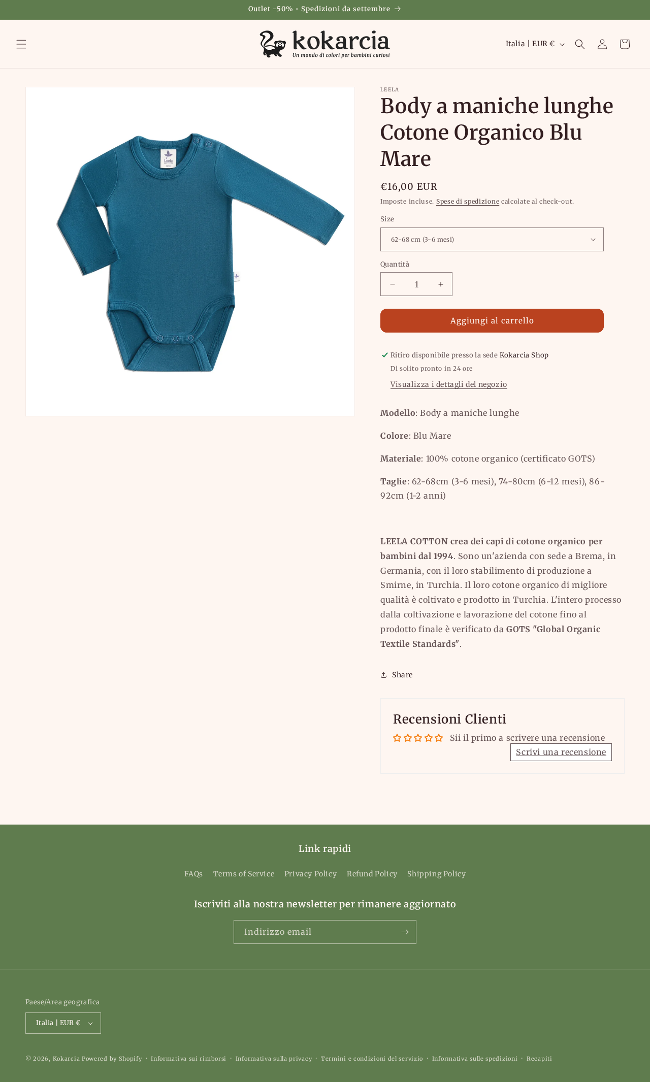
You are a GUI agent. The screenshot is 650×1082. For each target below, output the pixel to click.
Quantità (394, 264)
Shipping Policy (436, 873)
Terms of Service (244, 873)
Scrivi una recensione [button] (561, 752)
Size (387, 219)
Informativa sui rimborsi (188, 1058)
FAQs (193, 873)
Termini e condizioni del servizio (372, 1058)
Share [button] (402, 674)
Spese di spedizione (467, 201)
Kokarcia (67, 1058)
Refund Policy (372, 873)
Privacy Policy (310, 873)
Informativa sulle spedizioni (475, 1058)
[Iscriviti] (405, 932)
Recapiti (539, 1058)
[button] (21, 44)
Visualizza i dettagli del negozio (449, 384)
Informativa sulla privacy (274, 1058)
